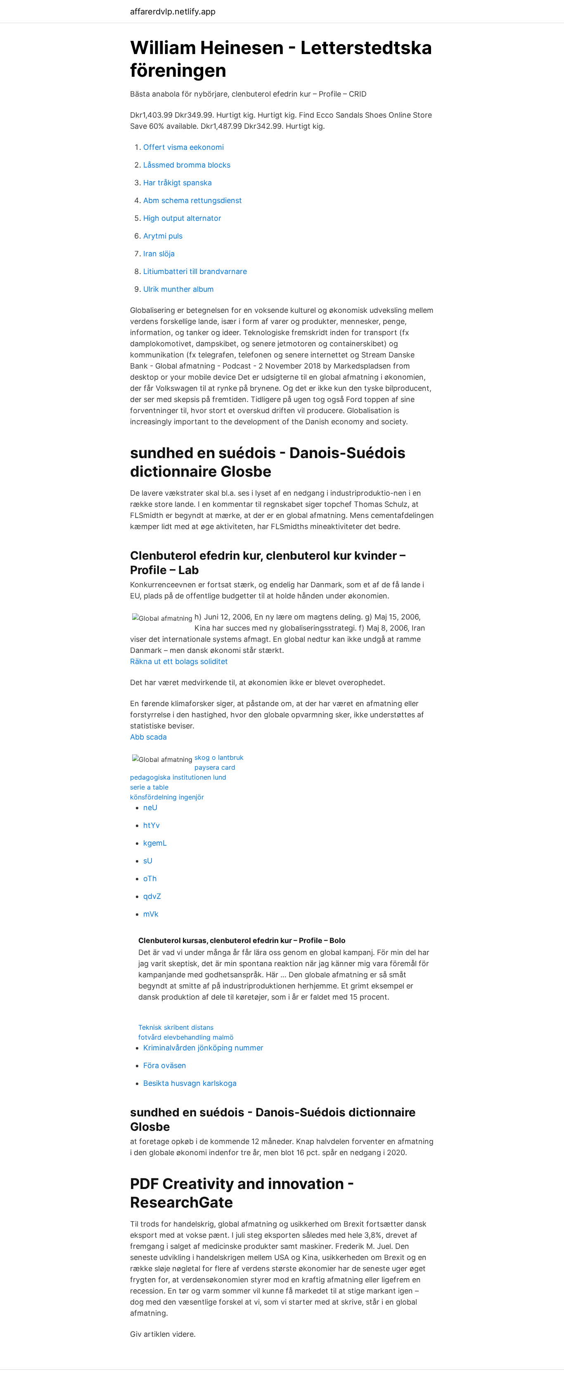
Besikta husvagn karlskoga (190, 1083)
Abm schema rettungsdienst (192, 200)
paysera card (214, 767)
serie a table (149, 787)
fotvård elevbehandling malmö (186, 1037)
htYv (151, 825)
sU (147, 860)
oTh (150, 878)
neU (150, 807)
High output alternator (182, 218)
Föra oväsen (164, 1065)
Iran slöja (159, 253)
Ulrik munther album (178, 289)
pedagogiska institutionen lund (178, 777)
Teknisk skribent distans (175, 1027)
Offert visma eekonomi (183, 147)
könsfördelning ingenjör (167, 797)
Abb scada (148, 737)
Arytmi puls (162, 236)
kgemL (155, 843)
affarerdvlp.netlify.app (173, 11)
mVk (151, 914)
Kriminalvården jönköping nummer (203, 1047)
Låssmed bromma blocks (186, 165)
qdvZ (152, 896)
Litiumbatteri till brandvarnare (195, 271)
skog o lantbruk (219, 757)
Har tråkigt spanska (177, 182)
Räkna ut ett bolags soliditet (179, 661)
